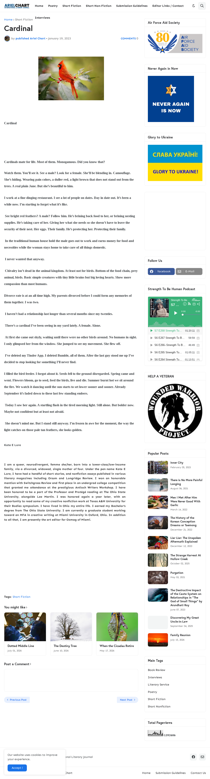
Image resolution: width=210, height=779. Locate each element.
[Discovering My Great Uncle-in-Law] (158, 622)
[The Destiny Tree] (71, 626)
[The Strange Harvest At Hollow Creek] (158, 560)
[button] (193, 6)
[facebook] (193, 757)
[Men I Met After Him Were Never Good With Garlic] (158, 502)
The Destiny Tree (65, 646)
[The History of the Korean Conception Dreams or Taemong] (158, 522)
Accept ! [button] (17, 768)
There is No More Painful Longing (186, 482)
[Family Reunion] (158, 640)
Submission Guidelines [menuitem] (131, 6)
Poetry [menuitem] (53, 6)
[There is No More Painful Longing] (158, 485)
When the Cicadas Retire (117, 646)
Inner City (176, 462)
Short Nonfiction (159, 706)
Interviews (155, 677)
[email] (202, 757)
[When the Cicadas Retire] (117, 626)
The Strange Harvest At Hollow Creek (185, 557)
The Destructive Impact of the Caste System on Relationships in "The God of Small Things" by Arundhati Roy (186, 597)
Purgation (176, 573)
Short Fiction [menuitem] (72, 6)
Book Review (156, 670)
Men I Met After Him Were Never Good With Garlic (185, 501)
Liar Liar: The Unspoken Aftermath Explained (185, 539)
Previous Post (18, 699)
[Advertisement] (71, 561)
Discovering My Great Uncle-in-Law (184, 619)
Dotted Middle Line (21, 646)
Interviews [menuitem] (42, 17)
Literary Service (158, 684)
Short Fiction (24, 19)
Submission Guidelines (171, 773)
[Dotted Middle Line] (25, 626)
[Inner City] (158, 467)
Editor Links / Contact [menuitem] (168, 6)
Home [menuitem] (39, 6)
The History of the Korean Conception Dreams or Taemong (183, 521)
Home (8, 19)
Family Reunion (180, 635)
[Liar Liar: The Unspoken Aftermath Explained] (158, 542)
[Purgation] (158, 577)
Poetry (152, 692)
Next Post (126, 699)
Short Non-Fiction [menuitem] (98, 6)
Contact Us (198, 773)
